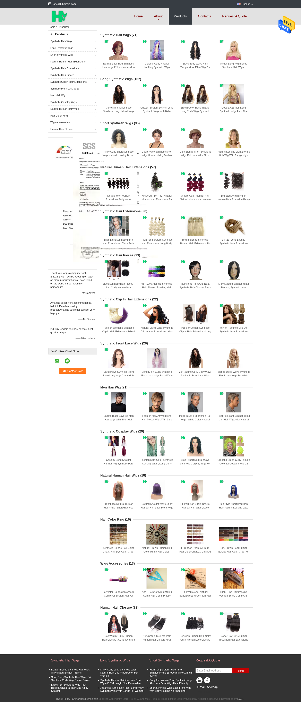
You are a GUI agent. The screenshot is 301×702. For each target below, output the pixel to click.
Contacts (204, 16)
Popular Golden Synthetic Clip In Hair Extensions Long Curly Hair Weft (195, 331)
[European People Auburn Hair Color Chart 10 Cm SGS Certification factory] (195, 534)
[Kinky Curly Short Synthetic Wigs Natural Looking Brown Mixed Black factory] (118, 138)
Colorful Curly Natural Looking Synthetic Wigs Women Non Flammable (156, 67)
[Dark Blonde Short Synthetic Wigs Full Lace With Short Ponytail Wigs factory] (195, 138)
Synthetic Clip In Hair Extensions (68, 81)
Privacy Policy (62, 698)
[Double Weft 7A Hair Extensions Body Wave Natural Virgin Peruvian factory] (118, 182)
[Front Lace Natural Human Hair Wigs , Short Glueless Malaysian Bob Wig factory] (118, 490)
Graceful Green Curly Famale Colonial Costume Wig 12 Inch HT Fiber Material (233, 464)
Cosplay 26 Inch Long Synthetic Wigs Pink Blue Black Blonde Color (234, 111)
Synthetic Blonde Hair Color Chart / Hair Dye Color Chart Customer (118, 552)
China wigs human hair (85, 698)
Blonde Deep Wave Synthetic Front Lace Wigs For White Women (233, 375)
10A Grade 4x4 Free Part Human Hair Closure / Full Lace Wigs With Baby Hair (157, 640)
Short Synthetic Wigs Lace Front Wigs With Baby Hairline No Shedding (170, 689)
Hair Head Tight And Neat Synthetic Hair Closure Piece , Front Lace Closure (195, 287)
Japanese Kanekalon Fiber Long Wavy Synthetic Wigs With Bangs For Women (122, 689)
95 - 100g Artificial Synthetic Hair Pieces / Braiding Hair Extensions (156, 287)
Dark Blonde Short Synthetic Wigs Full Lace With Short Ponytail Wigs (195, 155)
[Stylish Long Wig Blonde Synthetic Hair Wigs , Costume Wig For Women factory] (233, 50)
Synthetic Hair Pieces (62, 75)
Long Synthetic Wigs (61, 48)
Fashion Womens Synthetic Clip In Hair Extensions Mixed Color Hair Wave (118, 331)
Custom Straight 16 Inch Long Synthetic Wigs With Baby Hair (156, 111)
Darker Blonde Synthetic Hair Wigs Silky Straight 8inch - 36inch (70, 671)
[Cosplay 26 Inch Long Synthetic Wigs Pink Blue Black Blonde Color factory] (233, 94)
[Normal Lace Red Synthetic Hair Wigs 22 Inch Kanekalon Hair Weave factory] (118, 50)
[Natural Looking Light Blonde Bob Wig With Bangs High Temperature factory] (233, 138)
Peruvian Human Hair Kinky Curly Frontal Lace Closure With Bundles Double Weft (195, 640)
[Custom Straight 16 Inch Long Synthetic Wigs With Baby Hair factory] (157, 94)
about (158, 16)
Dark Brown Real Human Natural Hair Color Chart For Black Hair (233, 552)
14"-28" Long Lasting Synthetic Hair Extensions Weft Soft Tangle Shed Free (233, 243)
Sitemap (212, 686)
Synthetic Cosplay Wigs (63, 102)
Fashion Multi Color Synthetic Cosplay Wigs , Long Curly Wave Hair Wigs (157, 464)
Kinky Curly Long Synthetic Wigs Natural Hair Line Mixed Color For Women (119, 672)
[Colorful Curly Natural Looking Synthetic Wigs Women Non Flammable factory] (157, 50)
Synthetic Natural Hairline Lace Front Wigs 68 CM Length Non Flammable (120, 682)
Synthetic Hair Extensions (64, 68)
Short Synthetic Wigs (61, 54)
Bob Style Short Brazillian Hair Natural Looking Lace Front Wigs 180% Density (233, 508)
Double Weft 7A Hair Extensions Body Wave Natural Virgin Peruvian (118, 199)
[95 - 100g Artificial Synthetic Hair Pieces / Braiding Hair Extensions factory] (157, 270)
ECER (240, 698)
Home (138, 16)
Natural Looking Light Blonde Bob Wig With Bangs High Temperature (233, 155)
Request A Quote (234, 16)
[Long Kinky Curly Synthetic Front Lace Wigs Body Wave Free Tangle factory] (157, 358)
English (246, 4)
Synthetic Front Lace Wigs (64, 88)
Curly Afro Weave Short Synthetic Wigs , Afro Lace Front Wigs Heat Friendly (171, 682)
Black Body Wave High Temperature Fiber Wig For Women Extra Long (195, 67)
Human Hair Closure (61, 129)
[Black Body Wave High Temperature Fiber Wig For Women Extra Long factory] (195, 50)
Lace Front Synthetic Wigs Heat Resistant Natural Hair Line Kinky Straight (69, 687)
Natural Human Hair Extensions (68, 61)
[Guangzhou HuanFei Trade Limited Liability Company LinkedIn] (200, 681)
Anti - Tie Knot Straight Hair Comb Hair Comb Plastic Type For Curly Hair (157, 596)
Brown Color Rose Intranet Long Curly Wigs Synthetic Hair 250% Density (195, 111)
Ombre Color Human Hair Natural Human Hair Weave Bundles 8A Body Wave (195, 199)
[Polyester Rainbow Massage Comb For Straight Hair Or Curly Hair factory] (118, 578)
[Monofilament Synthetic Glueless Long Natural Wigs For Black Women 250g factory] (118, 94)
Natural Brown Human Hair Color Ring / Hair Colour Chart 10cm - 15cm (157, 552)
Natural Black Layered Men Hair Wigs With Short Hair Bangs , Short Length (118, 419)
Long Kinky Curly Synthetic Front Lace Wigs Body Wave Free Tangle (157, 375)
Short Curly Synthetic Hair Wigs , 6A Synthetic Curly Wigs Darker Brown (71, 679)
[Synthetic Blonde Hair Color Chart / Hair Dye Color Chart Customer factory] (118, 534)
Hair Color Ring (59, 115)
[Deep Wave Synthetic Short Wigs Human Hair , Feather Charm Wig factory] (157, 138)
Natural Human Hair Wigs (64, 109)
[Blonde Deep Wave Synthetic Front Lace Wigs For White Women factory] (233, 358)
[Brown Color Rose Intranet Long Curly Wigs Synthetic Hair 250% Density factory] (195, 94)
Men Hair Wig (58, 95)
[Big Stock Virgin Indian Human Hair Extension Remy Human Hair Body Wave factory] (233, 182)
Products (180, 16)
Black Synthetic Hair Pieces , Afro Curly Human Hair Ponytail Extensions (118, 287)
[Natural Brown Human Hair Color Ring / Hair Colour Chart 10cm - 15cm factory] (157, 534)
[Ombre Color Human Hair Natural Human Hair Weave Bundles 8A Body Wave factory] (195, 182)
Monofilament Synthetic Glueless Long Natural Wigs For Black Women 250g (118, 111)
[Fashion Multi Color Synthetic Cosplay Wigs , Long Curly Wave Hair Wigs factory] (157, 446)
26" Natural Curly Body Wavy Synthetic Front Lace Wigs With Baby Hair (195, 375)
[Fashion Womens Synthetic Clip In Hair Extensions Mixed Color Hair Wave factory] (118, 314)
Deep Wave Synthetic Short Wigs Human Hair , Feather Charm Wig (157, 155)
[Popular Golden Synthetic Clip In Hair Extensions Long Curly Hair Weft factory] (195, 314)
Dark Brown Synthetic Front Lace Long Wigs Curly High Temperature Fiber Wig (118, 375)
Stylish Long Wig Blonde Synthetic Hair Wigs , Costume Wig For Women (234, 67)
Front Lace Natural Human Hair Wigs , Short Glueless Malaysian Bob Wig (118, 508)
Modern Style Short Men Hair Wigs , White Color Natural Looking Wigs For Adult (195, 419)
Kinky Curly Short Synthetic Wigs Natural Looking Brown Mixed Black (118, 155)
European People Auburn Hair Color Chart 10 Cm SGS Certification (195, 552)
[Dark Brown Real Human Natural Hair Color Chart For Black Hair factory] (233, 534)
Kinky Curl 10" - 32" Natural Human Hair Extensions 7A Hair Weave (157, 199)
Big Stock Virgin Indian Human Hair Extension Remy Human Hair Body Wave (233, 199)
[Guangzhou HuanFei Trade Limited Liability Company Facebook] (208, 681)
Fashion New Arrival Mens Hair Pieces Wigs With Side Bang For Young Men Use (157, 419)
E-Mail (201, 686)
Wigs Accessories (60, 122)
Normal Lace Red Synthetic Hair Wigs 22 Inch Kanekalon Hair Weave (118, 67)
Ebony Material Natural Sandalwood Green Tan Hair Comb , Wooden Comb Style (195, 596)
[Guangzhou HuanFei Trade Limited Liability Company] (58, 16)
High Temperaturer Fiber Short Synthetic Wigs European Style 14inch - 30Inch (171, 672)
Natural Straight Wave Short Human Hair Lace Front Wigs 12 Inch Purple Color (157, 508)
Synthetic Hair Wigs (61, 41)
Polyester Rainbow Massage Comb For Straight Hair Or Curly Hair (119, 596)
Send (241, 670)
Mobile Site (204, 692)
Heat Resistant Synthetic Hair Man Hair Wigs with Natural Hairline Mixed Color (233, 419)
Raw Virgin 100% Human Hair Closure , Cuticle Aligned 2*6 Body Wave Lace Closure (118, 640)
